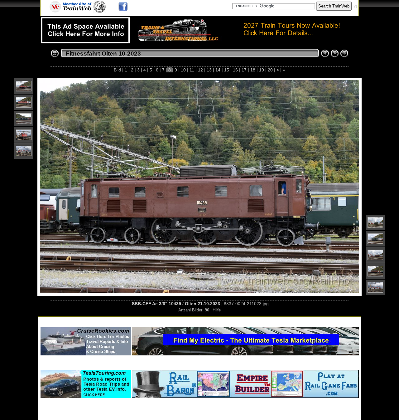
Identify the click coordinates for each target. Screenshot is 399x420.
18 (253, 69)
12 (200, 69)
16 (235, 69)
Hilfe (217, 310)
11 (191, 69)
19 (261, 69)
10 (183, 69)
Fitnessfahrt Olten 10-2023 (103, 53)
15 (226, 69)
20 (270, 69)
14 (218, 69)
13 (209, 69)
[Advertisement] (199, 320)
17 (244, 69)
